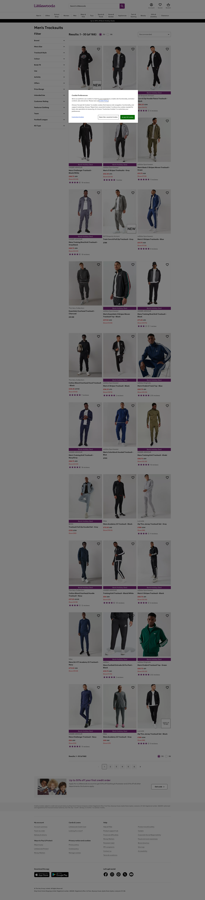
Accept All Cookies (127, 117)
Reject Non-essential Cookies (108, 117)
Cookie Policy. (103, 101)
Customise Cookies (78, 117)
